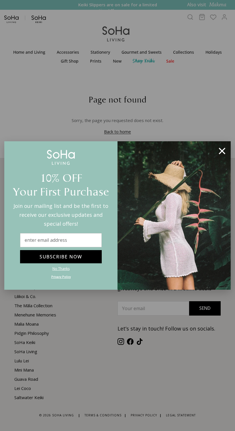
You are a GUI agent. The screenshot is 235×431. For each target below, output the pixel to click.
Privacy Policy (61, 277)
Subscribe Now (61, 257)
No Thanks (61, 268)
